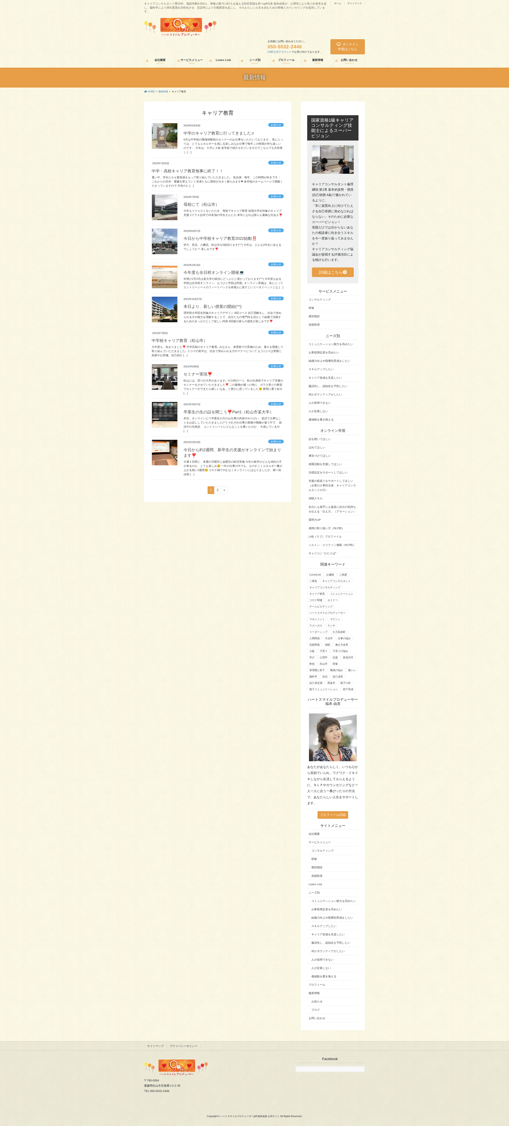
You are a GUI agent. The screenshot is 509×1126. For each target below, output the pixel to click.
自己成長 (338, 676)
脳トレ (352, 670)
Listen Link (315, 884)
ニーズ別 (314, 892)
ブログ (315, 1009)
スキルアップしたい (321, 369)
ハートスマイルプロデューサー (327, 612)
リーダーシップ (318, 631)
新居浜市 (348, 657)
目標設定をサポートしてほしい (328, 472)
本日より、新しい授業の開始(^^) (213, 306)
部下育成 (348, 689)
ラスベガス (315, 625)
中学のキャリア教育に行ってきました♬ (219, 133)
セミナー (332, 600)
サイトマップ (354, 3)
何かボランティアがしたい (325, 394)
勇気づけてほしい (320, 455)
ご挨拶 (343, 574)
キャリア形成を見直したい (325, 377)
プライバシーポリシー (183, 1046)
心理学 (323, 657)
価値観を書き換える (321, 419)
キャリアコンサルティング (324, 587)
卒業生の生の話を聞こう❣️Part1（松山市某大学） (229, 412)
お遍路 (330, 574)
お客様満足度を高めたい (324, 352)
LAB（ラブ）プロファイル (325, 536)
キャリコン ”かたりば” (322, 553)
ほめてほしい (317, 447)
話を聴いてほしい (320, 439)
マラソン (335, 619)
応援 (335, 657)
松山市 (323, 663)
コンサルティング (320, 299)
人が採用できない (320, 402)
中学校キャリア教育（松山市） (179, 340)
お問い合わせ (317, 1018)
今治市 (329, 638)
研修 (311, 307)
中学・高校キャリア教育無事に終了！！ (187, 171)
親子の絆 (345, 682)
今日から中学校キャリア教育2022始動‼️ (220, 238)
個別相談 (314, 316)
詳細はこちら (331, 272)
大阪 (312, 651)
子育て (323, 651)
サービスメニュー (320, 842)
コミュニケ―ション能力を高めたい (331, 344)
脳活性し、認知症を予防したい (328, 386)
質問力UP (315, 519)
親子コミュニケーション (323, 689)
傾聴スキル (315, 498)
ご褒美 (313, 581)
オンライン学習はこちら (348, 47)
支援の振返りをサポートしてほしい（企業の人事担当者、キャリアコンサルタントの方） (332, 485)
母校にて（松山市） (201, 204)
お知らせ (276, 124)
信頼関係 (314, 644)
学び (312, 657)
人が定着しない (318, 411)
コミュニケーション (341, 593)
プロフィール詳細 (333, 815)
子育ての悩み (340, 651)
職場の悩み (336, 670)
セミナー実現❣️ (198, 374)
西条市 (331, 682)
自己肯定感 (315, 682)
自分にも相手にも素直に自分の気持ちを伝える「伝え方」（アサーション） (332, 509)
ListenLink (315, 574)
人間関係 (314, 638)
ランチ (331, 625)
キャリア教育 (317, 593)
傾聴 (327, 644)
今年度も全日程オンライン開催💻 (214, 272)
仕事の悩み (344, 638)
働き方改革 (341, 644)
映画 (312, 663)
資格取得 (314, 324)
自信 (324, 676)
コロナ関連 (315, 600)
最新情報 (314, 993)
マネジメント (317, 619)
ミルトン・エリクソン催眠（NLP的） (332, 544)
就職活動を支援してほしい (325, 464)
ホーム (337, 3)
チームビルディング (321, 606)
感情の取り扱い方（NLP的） (327, 528)
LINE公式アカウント (279, 51)
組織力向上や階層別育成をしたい (329, 360)
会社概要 (314, 833)
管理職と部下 (317, 670)
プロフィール (317, 984)
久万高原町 (339, 631)
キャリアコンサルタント (336, 581)
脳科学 (313, 676)
